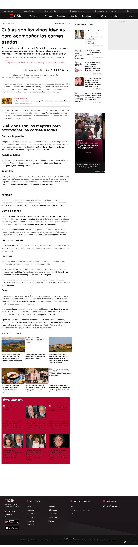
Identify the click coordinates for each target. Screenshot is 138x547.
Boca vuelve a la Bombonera (105, 11)
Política (29, 506)
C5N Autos (52, 510)
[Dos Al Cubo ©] (130, 542)
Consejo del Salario (52, 11)
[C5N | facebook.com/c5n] (104, 506)
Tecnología (86, 16)
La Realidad (32, 16)
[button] (68, 70)
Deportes (61, 16)
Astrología (31, 524)
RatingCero (101, 16)
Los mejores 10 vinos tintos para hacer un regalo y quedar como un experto (34, 62)
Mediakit (74, 506)
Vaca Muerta (29, 11)
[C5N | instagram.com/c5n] (110, 506)
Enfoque (48, 16)
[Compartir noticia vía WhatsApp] (48, 70)
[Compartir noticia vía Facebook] (56, 70)
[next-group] (103, 143)
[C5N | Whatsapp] (116, 506)
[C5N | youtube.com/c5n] (113, 506)
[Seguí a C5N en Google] (63, 70)
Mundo (114, 16)
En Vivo (131, 16)
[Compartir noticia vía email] (60, 70)
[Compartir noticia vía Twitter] (52, 70)
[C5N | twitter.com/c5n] (107, 506)
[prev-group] (76, 143)
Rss (72, 513)
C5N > (4, 23)
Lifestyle (73, 16)
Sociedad (30, 510)
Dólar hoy (130, 11)
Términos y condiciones (80, 510)
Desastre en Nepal (77, 11)
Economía (31, 513)
